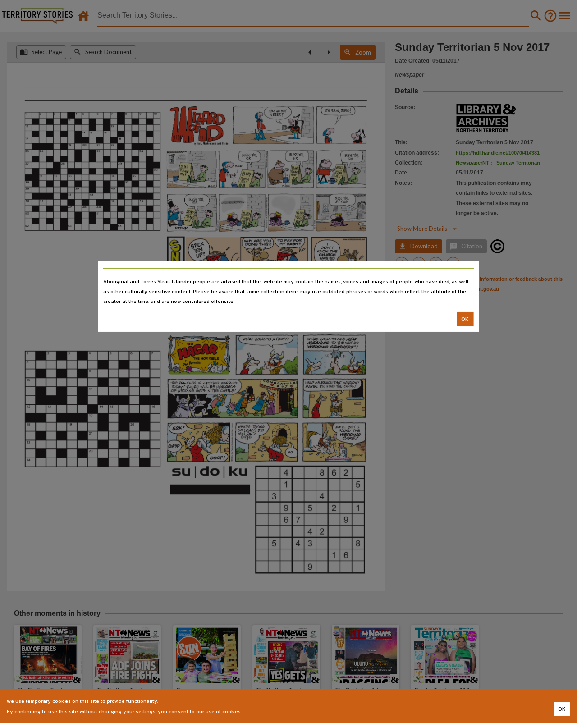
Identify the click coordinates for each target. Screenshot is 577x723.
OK (465, 319)
